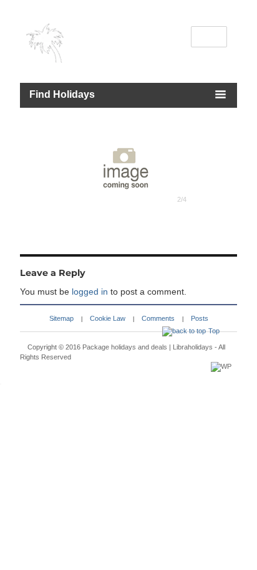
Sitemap (61, 318)
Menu (209, 37)
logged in (90, 292)
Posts (199, 318)
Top (214, 331)
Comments (158, 318)
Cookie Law (107, 318)
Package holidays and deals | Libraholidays (147, 347)
